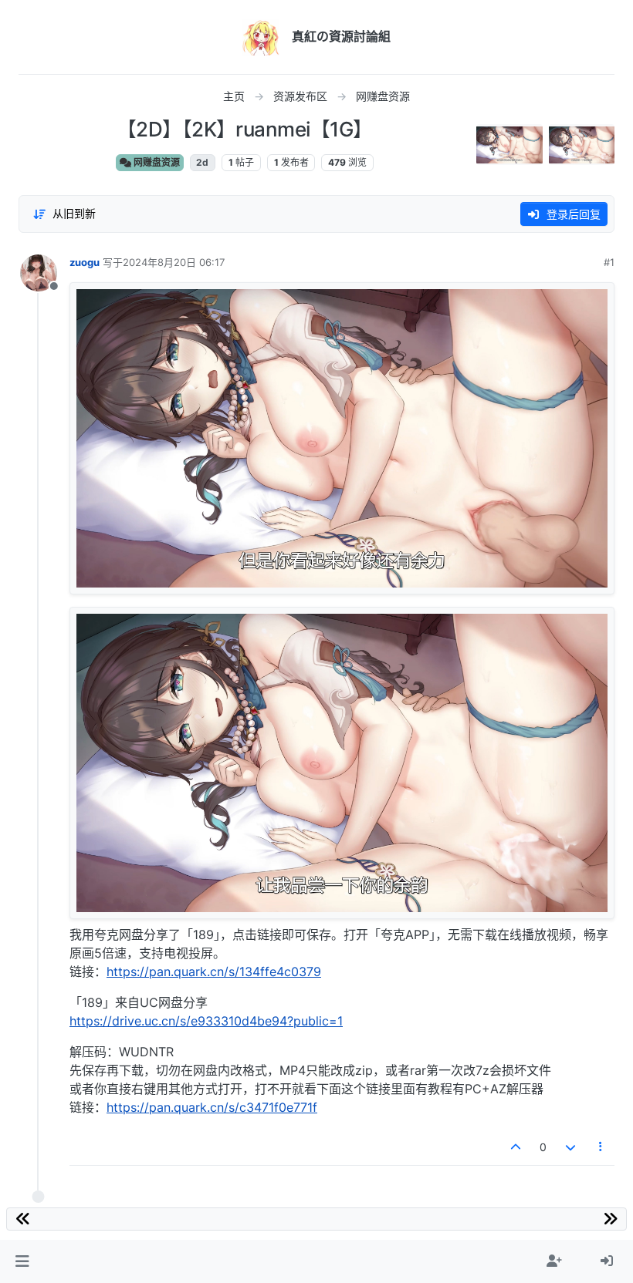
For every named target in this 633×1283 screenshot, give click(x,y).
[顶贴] (516, 1147)
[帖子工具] (601, 1147)
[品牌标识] (260, 37)
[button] (22, 1261)
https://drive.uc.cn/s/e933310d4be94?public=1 (206, 1021)
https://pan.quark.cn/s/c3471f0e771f (212, 1107)
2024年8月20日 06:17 (174, 262)
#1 (609, 262)
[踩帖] (570, 1147)
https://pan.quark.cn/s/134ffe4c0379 (214, 971)
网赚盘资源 (155, 162)
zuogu (84, 262)
